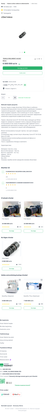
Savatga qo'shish (22, 68)
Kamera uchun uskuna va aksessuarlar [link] (18, 3)
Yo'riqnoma (3, 351)
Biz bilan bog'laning (5, 326)
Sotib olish (22, 73)
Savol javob (3, 354)
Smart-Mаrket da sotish (7, 337)
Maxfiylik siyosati (6, 405)
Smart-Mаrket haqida (6, 323)
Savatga (11, 231)
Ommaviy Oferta (18, 405)
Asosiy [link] (3, 3)
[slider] (11, 173)
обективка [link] (34, 3)
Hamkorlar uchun (5, 329)
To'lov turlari (3, 357)
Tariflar (2, 343)
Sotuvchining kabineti (6, 340)
